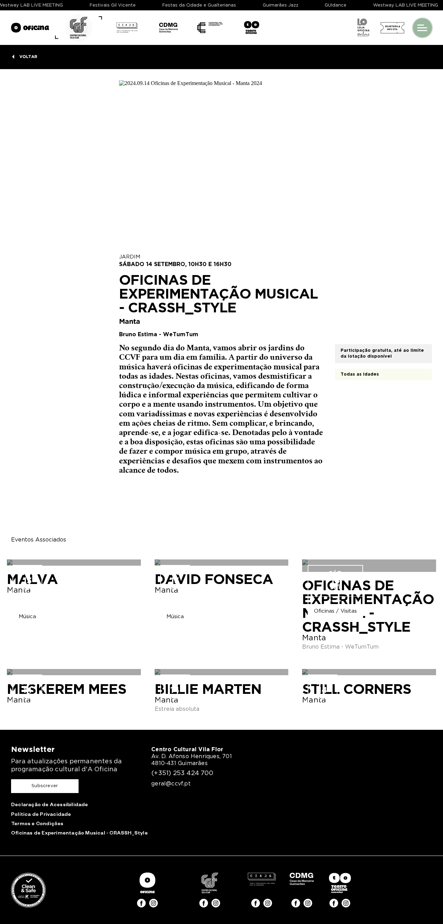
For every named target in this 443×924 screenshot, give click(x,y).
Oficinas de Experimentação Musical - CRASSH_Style (79, 834)
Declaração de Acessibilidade (49, 805)
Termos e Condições (37, 824)
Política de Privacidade (41, 815)
